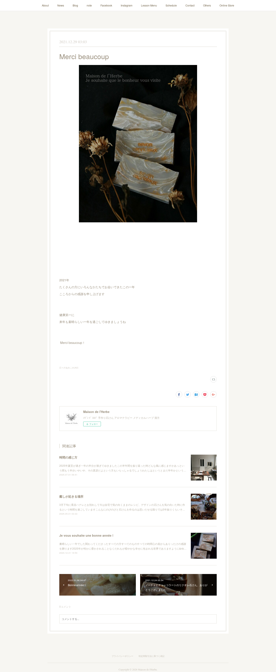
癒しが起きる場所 (71, 496)
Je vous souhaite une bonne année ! (86, 535)
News (60, 5)
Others (207, 5)
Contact (189, 5)
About (45, 5)
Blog (75, 5)
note (89, 5)
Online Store (227, 5)
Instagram (126, 5)
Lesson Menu (149, 5)
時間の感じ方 (68, 457)
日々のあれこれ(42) (68, 367)
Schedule (171, 5)
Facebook (106, 5)
